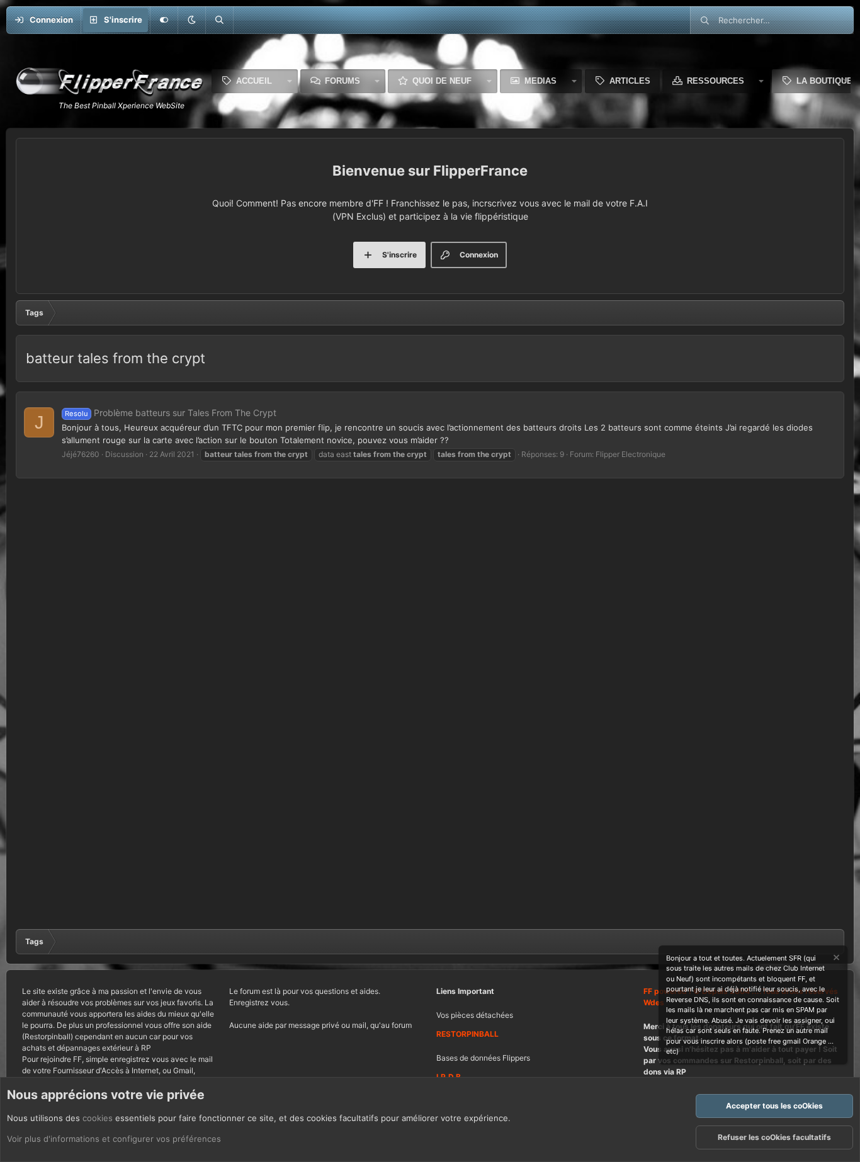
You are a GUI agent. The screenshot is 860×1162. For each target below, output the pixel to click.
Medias (540, 81)
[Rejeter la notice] (835, 959)
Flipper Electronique (630, 454)
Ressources (715, 81)
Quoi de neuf (442, 81)
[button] (191, 20)
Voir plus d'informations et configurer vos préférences (114, 1139)
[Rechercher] (219, 20)
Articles (629, 81)
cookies (97, 1118)
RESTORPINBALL (467, 1034)
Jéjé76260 (80, 454)
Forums (342, 81)
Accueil (254, 81)
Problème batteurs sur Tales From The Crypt (170, 412)
